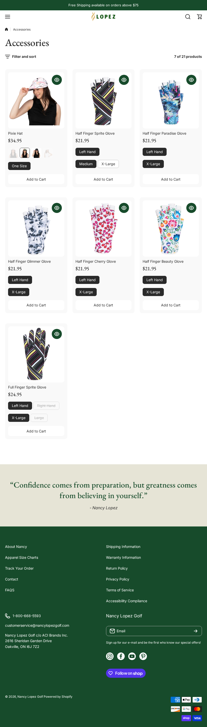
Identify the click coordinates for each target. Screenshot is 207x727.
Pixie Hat (15, 133)
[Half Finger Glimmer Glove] (36, 228)
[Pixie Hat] (36, 100)
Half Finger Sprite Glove (95, 133)
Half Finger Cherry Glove (95, 261)
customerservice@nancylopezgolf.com (37, 625)
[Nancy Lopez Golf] (103, 16)
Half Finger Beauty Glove (163, 261)
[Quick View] (57, 80)
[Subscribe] (195, 631)
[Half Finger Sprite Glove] (103, 100)
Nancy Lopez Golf (30, 696)
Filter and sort (24, 56)
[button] (199, 16)
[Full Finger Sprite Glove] (36, 354)
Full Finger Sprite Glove (27, 387)
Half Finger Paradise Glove (164, 133)
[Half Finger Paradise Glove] (171, 100)
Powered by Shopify (58, 696)
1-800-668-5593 (27, 616)
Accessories (22, 29)
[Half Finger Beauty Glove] (171, 228)
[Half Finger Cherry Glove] (103, 228)
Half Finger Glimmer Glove (29, 261)
